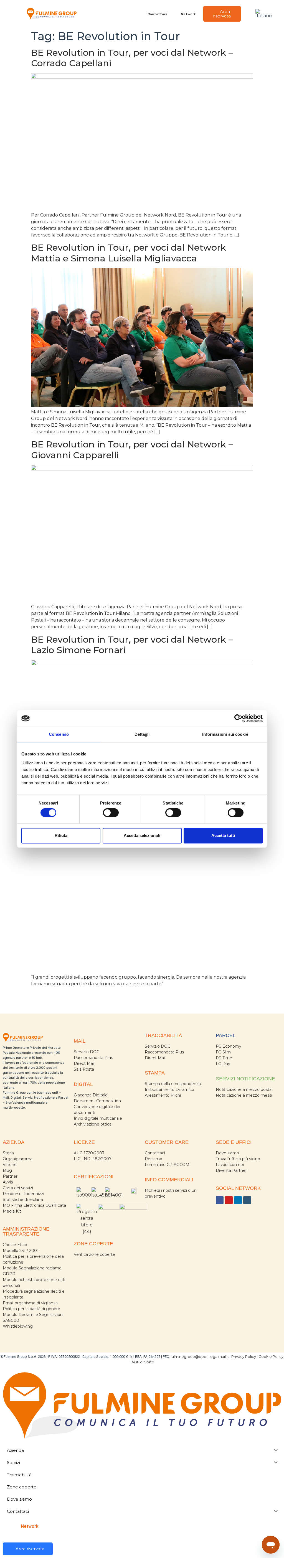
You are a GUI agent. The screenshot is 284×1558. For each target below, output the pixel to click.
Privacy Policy (243, 1356)
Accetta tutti (223, 835)
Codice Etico (15, 1244)
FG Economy (228, 1046)
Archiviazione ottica (92, 1124)
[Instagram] (247, 1200)
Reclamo (153, 1158)
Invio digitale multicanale (98, 1118)
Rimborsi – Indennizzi (23, 1193)
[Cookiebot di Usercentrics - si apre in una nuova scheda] (238, 718)
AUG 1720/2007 (89, 1152)
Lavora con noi (230, 1164)
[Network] (177, 14)
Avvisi (8, 1182)
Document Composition (97, 1100)
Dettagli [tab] (142, 734)
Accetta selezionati (142, 835)
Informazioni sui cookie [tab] (225, 734)
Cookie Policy (270, 1356)
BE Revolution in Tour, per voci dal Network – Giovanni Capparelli (132, 449)
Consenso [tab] (59, 734)
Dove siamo (227, 1152)
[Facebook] (220, 1200)
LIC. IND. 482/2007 (92, 1158)
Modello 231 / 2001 (21, 1250)
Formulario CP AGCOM (167, 1164)
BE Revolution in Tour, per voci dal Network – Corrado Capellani (132, 57)
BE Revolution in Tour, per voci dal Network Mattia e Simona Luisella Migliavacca (128, 252)
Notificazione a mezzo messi (244, 1095)
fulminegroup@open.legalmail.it (200, 1356)
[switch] (111, 812)
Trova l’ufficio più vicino (238, 1158)
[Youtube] (229, 1200)
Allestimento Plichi (163, 1095)
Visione (10, 1164)
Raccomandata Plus (93, 1057)
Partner (10, 1176)
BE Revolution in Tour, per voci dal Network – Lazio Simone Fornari (132, 644)
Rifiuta (61, 835)
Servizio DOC (86, 1051)
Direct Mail (84, 1063)
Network (188, 14)
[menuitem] (264, 14)
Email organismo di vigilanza (30, 1302)
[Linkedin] (238, 1200)
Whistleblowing (18, 1326)
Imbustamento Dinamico (169, 1089)
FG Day (223, 1063)
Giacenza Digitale (91, 1095)
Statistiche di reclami (23, 1199)
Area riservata (222, 14)
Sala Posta (84, 1069)
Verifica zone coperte (94, 1254)
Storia (8, 1152)
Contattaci (157, 14)
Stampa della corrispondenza (173, 1083)
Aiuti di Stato (142, 1362)
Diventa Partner (231, 1170)
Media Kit (12, 1211)
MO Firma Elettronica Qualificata (34, 1205)
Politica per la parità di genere (31, 1308)
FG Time (224, 1057)
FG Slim (223, 1052)
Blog (7, 1170)
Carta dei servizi (18, 1187)
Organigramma (17, 1158)
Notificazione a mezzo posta (244, 1089)
